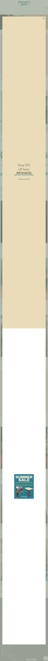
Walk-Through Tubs (24, 173)
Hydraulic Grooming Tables (24, 175)
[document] (24, 330)
